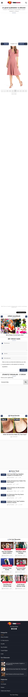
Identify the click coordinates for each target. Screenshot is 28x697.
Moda (15, 491)
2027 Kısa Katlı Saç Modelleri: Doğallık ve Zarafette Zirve (15, 475)
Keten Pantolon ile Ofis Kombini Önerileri (15, 434)
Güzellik (10, 484)
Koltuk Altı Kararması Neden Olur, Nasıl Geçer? (16, 481)
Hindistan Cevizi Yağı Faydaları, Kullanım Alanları (16, 502)
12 (12, 90)
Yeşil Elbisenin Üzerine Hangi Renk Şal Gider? (7, 586)
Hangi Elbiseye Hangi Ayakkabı (14, 9)
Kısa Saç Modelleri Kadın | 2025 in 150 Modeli (7, 553)
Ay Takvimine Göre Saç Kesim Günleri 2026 (15, 495)
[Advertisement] (14, 28)
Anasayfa (5, 9)
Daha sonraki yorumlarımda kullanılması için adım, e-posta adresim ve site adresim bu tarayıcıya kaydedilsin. (14, 364)
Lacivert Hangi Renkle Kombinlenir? (7, 570)
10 (7, 90)
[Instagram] (14, 629)
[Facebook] (12, 629)
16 (23, 90)
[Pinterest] (16, 629)
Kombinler (10, 491)
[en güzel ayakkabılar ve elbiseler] (14, 67)
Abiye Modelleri (20, 565)
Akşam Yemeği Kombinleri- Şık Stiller (14, 335)
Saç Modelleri (11, 477)
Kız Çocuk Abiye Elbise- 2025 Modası (21, 570)
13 (15, 90)
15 (20, 90)
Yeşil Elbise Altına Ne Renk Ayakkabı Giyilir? (21, 553)
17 (25, 90)
